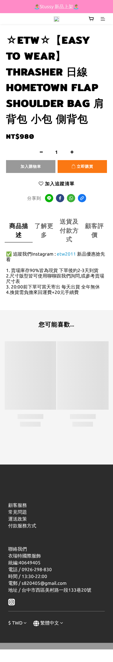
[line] (49, 198)
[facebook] (60, 198)
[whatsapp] (71, 198)
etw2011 (66, 253)
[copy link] (82, 198)
